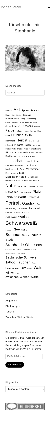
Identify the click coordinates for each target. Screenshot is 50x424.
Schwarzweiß (21, 223)
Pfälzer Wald (15, 197)
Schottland (26, 213)
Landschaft (14, 161)
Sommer (13, 234)
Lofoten (35, 161)
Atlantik (35, 110)
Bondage (26, 115)
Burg (23, 119)
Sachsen (23, 209)
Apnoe (25, 110)
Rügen (15, 209)
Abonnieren (14, 365)
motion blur (10, 181)
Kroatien (26, 156)
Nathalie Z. (34, 181)
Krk (19, 156)
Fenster (26, 131)
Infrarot (18, 144)
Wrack (17, 273)
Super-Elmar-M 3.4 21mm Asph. (15, 253)
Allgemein (11, 300)
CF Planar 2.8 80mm (29, 122)
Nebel (20, 186)
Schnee (16, 212)
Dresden (37, 126)
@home (8, 110)
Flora (7, 136)
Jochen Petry (10, 7)
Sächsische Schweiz (20, 257)
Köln (33, 156)
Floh (39, 131)
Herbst (22, 140)
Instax (28, 145)
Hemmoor (10, 141)
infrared (9, 145)
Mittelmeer (33, 177)
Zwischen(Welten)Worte (22, 276)
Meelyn (14, 173)
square (36, 235)
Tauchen (24, 262)
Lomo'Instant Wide (14, 166)
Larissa (27, 161)
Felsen (19, 131)
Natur (10, 185)
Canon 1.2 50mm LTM (13, 122)
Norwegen (11, 191)
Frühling (17, 135)
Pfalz (36, 192)
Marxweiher (33, 169)
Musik (18, 181)
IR (6, 152)
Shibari (24, 230)
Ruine (8, 208)
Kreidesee (10, 156)
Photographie (13, 306)
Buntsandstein (12, 118)
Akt (16, 109)
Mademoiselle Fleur (14, 169)
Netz (26, 186)
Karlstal (39, 153)
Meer (22, 172)
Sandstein (34, 208)
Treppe (34, 263)
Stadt (9, 239)
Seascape (8, 230)
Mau (7, 173)
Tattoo (10, 262)
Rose (39, 204)
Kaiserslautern (26, 152)
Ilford (37, 141)
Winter (9, 272)
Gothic (29, 135)
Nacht (25, 180)
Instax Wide (10, 149)
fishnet (33, 131)
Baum (7, 115)
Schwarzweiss (17, 217)
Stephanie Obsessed (24, 245)
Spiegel (26, 235)
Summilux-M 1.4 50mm (13, 250)
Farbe (9, 130)
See (17, 229)
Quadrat (28, 203)
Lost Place (30, 165)
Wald (38, 268)
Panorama (25, 192)
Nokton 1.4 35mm (36, 186)
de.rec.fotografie (13, 126)
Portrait (13, 203)
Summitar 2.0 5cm (29, 250)
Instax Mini (37, 145)
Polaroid (33, 197)
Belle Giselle (16, 115)
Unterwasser (12, 268)
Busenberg (31, 119)
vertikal (29, 268)
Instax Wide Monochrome (29, 149)
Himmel (31, 141)
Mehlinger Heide (15, 176)
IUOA (13, 152)
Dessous (28, 126)
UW (23, 268)
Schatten (8, 212)
